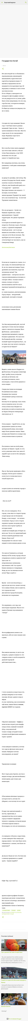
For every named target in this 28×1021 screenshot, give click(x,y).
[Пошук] (26, 2)
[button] (3, 69)
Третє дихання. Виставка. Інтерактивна (11, 952)
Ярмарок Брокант (6, 1006)
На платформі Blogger (14, 1019)
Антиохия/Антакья (8, 247)
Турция (13, 910)
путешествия (6, 910)
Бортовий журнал (9, 2)
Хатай (18, 910)
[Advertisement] (14, 43)
